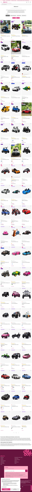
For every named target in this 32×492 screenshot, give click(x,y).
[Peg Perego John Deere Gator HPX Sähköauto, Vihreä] (11, 284)
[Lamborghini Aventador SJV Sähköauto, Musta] (11, 428)
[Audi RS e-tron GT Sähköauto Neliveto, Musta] (13, 387)
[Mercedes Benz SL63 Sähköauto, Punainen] (11, 58)
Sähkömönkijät (19, 15)
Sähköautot (7, 15)
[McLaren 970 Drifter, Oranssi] (11, 243)
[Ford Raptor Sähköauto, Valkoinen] (11, 140)
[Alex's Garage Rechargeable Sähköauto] (11, 37)
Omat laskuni (2, 459)
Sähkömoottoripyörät (13, 15)
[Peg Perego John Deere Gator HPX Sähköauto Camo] (12, 284)
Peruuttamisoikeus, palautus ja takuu (18, 457)
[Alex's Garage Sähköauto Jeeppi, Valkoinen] (1, 37)
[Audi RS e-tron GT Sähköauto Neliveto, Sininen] (2, 387)
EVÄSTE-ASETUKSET (15, 489)
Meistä (1, 464)
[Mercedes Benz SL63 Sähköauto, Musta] (12, 58)
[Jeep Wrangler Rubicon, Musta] (11, 346)
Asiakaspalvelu (2, 457)
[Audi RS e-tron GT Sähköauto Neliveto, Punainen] (12, 387)
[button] (1, 2)
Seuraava (18, 433)
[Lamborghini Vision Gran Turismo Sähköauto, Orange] (11, 181)
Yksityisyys (16, 460)
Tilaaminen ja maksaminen (17, 459)
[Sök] (1, 4)
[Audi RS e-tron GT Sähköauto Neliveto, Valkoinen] (1, 387)
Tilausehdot (2, 458)
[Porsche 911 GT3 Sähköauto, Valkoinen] (11, 99)
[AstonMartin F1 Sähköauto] (11, 202)
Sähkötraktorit (24, 15)
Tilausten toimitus (16, 458)
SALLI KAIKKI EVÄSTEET (6, 489)
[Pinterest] (20, 488)
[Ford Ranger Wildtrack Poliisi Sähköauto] (11, 325)
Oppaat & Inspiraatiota (3, 460)
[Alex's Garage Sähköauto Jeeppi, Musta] (1, 58)
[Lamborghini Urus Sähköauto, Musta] (1, 346)
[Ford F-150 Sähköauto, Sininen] (12, 140)
